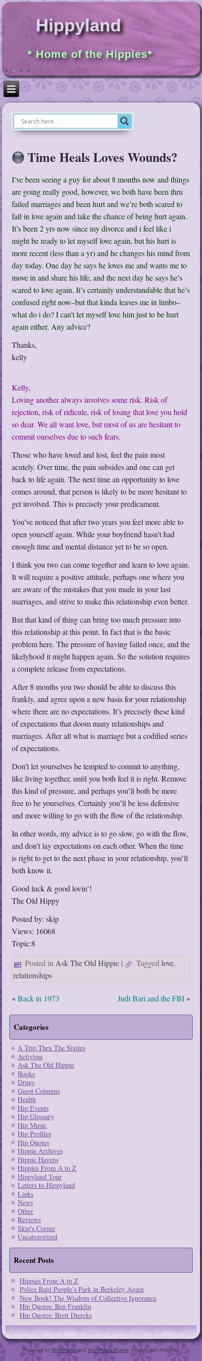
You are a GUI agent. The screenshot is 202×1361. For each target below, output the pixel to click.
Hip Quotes (33, 1142)
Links (25, 1194)
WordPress (63, 1350)
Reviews (29, 1219)
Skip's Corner (36, 1228)
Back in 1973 (38, 998)
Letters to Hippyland (46, 1185)
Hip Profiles (34, 1133)
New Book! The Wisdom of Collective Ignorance (88, 1298)
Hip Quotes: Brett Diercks (56, 1315)
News (25, 1202)
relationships (32, 975)
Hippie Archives (40, 1150)
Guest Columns (39, 1091)
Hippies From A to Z (47, 1168)
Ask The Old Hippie (87, 963)
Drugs (26, 1082)
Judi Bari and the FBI (151, 998)
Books (26, 1073)
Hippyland (78, 25)
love (167, 963)
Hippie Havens (38, 1159)
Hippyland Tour (40, 1176)
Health (27, 1099)
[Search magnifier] (124, 121)
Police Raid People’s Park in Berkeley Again (82, 1289)
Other (25, 1211)
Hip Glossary (36, 1116)
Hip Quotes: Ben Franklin (55, 1306)
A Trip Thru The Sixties (51, 1047)
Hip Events (33, 1108)
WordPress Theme (108, 1350)
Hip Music (32, 1125)
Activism (30, 1056)
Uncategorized (37, 1236)
